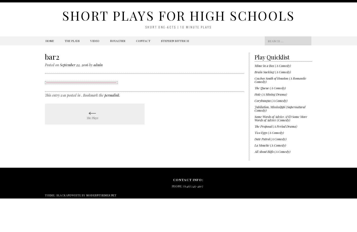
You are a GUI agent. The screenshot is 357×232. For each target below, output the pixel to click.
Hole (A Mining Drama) (271, 94)
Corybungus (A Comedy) (271, 101)
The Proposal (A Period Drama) (276, 126)
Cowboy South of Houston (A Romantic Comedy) (280, 80)
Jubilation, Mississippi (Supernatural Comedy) (280, 108)
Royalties (117, 41)
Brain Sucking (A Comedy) (273, 72)
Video (94, 41)
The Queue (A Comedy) (270, 88)
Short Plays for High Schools (178, 15)
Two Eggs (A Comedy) (269, 133)
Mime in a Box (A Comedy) (273, 66)
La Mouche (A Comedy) (270, 145)
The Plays (72, 41)
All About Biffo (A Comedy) (272, 151)
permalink (111, 95)
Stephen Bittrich (175, 41)
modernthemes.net (101, 195)
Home (49, 41)
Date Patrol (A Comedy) (271, 139)
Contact (143, 41)
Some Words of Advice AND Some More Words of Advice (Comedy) (281, 118)
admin (98, 65)
